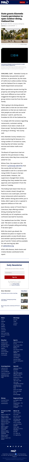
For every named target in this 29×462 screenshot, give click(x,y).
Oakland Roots (16, 354)
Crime (2, 323)
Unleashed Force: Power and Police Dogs (5, 376)
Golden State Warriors (16, 347)
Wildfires (3, 326)
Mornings (16, 318)
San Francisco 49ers (18, 345)
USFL (14, 362)
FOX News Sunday (5, 334)
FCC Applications (17, 435)
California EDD (4, 368)
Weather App (4, 353)
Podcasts (3, 331)
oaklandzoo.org (8, 246)
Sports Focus (16, 379)
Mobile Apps (16, 427)
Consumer (3, 329)
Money (3, 398)
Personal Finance (5, 400)
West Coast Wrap (5, 333)
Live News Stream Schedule (17, 424)
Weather (4, 340)
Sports (15, 340)
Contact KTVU (16, 417)
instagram (16, 446)
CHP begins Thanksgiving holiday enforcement (8, 300)
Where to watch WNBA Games (4, 435)
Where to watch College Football (5, 416)
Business (3, 328)
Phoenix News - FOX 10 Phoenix (18, 403)
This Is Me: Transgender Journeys (18, 383)
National (3, 321)
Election (3, 336)
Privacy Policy (16, 283)
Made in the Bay (17, 375)
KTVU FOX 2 (10, 23)
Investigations (5, 366)
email (8, 446)
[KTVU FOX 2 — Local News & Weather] (5, 2)
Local (2, 319)
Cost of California (5, 371)
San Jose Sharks (17, 359)
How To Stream (17, 412)
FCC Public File (16, 433)
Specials (15, 366)
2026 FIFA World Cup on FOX (18, 342)
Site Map (15, 431)
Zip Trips (15, 319)
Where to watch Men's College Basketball (4, 428)
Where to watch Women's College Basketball (5, 432)
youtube (10, 446)
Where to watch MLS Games (6, 438)
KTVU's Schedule (17, 422)
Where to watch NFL (6, 414)
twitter (21, 446)
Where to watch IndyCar (4, 424)
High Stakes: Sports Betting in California (17, 373)
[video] (24, 295)
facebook (13, 446)
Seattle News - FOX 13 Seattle (17, 406)
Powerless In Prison (5, 373)
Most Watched (5, 291)
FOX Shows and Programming (17, 420)
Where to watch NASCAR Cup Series (5, 421)
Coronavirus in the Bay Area (18, 23)
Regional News (18, 398)
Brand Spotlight (16, 394)
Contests (15, 323)
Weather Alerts (4, 342)
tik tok (18, 446)
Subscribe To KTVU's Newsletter (18, 429)
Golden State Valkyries (16, 352)
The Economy (4, 401)
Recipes (15, 324)
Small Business (4, 403)
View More (24, 291)
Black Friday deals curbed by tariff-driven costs (10, 306)
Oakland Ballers (16, 356)
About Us (16, 411)
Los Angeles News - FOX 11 (17, 400)
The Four (15, 371)
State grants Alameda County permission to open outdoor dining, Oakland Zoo (13, 65)
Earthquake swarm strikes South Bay (9, 293)
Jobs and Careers (17, 416)
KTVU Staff (15, 414)
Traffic (14, 321)
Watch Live (22, 2)
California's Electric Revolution (17, 368)
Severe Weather (4, 351)
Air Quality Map (4, 346)
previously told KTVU (15, 166)
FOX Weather (4, 355)
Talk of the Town (17, 380)
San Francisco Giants (18, 349)
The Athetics (16, 357)
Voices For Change (17, 389)
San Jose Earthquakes (18, 361)
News (3, 318)
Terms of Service (15, 285)
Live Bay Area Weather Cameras (5, 344)
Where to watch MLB (6, 419)
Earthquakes (4, 350)
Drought (3, 324)
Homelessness (4, 369)
